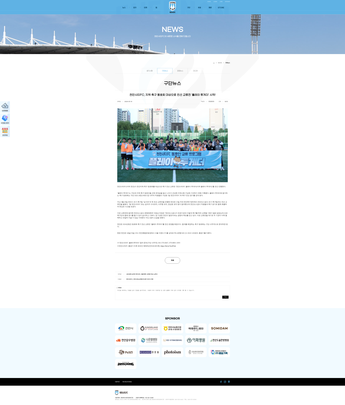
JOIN (221, 1)
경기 (134, 7)
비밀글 (119, 287)
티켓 (145, 7)
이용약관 (117, 381)
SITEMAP (227, 1)
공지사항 (150, 71)
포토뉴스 (180, 71)
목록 (172, 260)
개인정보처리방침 (127, 381)
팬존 (210, 7)
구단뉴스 (165, 71)
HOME (209, 1)
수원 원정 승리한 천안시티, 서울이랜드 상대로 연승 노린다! (141, 274)
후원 (199, 7)
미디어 (195, 71)
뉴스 (124, 7)
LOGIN (215, 1)
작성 (225, 297)
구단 (188, 7)
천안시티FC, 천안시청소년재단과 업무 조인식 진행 (139, 279)
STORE (221, 7)
